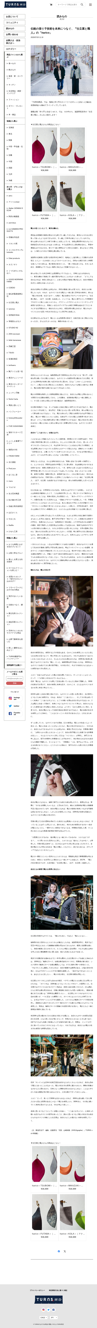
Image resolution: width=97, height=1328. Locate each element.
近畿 (10, 155)
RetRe (11, 525)
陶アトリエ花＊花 (16, 371)
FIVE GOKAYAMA (16, 426)
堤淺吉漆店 (13, 359)
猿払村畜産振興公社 (15, 295)
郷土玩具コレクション (15, 614)
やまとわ (12, 519)
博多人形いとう (15, 405)
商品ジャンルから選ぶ (15, 56)
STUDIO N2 (13, 328)
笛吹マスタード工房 (15, 433)
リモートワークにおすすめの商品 (15, 588)
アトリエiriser (14, 202)
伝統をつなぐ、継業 (15, 606)
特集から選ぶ (12, 538)
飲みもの (12, 70)
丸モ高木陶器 (14, 494)
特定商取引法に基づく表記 (58, 1290)
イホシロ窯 (13, 244)
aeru (10, 196)
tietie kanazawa (15, 340)
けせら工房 (13, 531)
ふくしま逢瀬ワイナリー (15, 442)
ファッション (14, 100)
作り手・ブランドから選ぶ (15, 188)
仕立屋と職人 (14, 302)
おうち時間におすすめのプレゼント (15, 545)
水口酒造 (12, 462)
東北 (10, 134)
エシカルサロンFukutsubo (15, 251)
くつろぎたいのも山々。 (15, 272)
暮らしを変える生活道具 (15, 560)
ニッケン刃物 (14, 393)
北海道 (11, 127)
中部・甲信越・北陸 (15, 147)
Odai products (14, 258)
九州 (10, 174)
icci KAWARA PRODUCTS (15, 230)
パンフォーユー (15, 412)
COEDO (12, 288)
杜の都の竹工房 (15, 500)
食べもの (12, 63)
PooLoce (12, 468)
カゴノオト (13, 264)
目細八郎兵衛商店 (16, 506)
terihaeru (12, 365)
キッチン (12, 85)
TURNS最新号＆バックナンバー (14, 657)
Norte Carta (13, 399)
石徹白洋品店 (14, 237)
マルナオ (12, 487)
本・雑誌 (12, 115)
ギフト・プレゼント (15, 107)
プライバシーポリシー (37, 1290)
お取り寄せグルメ (16, 553)
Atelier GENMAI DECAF (15, 209)
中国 (10, 161)
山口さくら (13, 513)
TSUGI (11, 353)
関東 (10, 140)
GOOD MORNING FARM (15, 280)
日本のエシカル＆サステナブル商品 (15, 632)
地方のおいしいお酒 (15, 597)
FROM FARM (14, 456)
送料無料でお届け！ (15, 665)
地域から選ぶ (12, 121)
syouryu (12, 309)
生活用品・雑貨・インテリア (15, 92)
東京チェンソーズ (16, 378)
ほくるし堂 (13, 475)
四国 (10, 168)
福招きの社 (13, 450)
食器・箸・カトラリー (15, 77)
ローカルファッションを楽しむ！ (15, 569)
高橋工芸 (12, 346)
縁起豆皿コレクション (15, 623)
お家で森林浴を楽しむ (15, 640)
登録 (14, 683)
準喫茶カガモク (15, 321)
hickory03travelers (14, 419)
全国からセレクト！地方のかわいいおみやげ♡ (15, 579)
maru (11, 481)
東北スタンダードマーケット (15, 385)
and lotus (12, 223)
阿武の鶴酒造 (14, 216)
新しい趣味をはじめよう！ (15, 649)
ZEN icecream (14, 334)
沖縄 (10, 180)
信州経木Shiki (14, 315)
